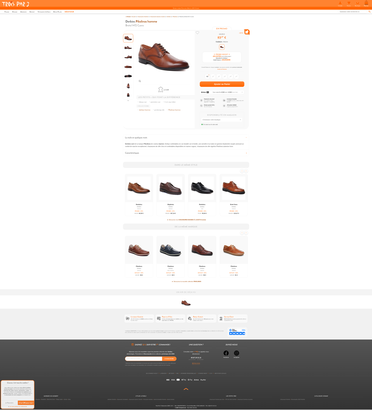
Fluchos (38, 399)
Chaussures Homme (142, 16)
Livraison (163, 373)
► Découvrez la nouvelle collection (186, 281)
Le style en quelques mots (136, 137)
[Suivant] (246, 171)
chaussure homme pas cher (217, 399)
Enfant (32, 12)
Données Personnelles (188, 373)
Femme (7, 12)
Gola (69, 399)
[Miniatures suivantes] (128, 100)
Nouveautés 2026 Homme (298, 399)
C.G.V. (210, 373)
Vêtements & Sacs (44, 12)
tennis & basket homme (160, 399)
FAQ (177, 373)
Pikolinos (175, 16)
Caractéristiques (132, 152)
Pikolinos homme (146, 21)
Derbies (169, 16)
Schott (65, 399)
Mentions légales (220, 373)
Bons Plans (57, 12)
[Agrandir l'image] (140, 81)
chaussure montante (122, 399)
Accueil (134, 16)
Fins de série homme (230, 399)
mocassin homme (148, 399)
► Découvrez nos (186, 220)
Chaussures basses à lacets (157, 16)
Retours (171, 373)
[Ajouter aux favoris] (197, 32)
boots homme (170, 399)
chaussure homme (285, 399)
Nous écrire (197, 363)
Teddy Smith (59, 399)
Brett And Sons (51, 399)
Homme (14, 12)
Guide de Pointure (222, 69)
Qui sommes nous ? (152, 373)
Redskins (43, 399)
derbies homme (144, 110)
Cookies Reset (202, 373)
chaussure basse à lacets (135, 399)
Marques (23, 12)
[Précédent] (242, 171)
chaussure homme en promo (245, 399)
